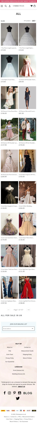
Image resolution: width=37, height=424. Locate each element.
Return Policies (27, 358)
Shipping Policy (27, 354)
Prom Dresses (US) (18, 370)
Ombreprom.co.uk (21, 414)
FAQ (9, 351)
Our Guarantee (9, 362)
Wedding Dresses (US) (18, 374)
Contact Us (27, 347)
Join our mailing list (18, 324)
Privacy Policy (10, 358)
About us (9, 347)
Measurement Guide (27, 351)
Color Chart (9, 354)
